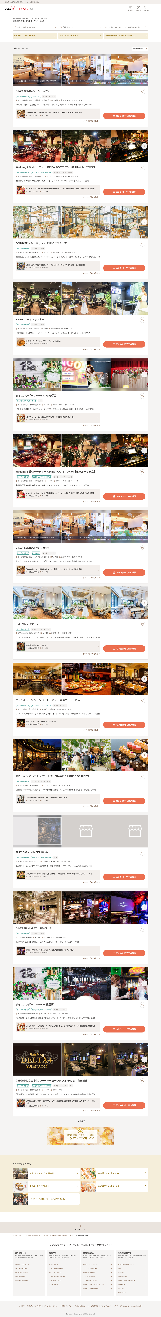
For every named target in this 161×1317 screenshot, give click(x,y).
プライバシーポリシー (51, 1306)
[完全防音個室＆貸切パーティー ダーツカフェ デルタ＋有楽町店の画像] (80, 1059)
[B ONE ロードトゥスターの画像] (80, 298)
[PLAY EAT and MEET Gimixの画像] (80, 831)
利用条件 (38, 1306)
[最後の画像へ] (144, 70)
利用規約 (30, 1306)
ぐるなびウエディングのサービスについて (114, 1306)
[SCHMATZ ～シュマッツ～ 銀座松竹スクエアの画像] (80, 222)
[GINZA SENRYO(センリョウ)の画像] (80, 70)
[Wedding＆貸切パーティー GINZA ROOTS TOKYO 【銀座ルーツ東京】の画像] (80, 146)
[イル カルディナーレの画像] (80, 602)
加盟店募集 (94, 1306)
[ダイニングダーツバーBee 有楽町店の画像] (80, 374)
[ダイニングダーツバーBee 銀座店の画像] (80, 983)
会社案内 (22, 1306)
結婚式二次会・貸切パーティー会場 (55, 1236)
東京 (71, 1236)
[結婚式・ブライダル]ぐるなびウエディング (27, 1236)
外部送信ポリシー (67, 1306)
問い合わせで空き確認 (126, 344)
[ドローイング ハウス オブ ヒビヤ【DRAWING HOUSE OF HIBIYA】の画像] (80, 755)
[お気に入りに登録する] (142, 91)
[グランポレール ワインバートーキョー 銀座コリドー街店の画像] (80, 679)
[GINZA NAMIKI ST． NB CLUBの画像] (80, 907)
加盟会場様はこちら (82, 1306)
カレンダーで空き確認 (126, 116)
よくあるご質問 (136, 1306)
